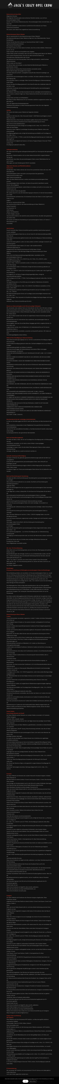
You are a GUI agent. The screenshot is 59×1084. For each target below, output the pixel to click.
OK (25, 1081)
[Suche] (48, 5)
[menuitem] (48, 5)
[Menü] (51, 5)
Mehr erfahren (33, 1081)
